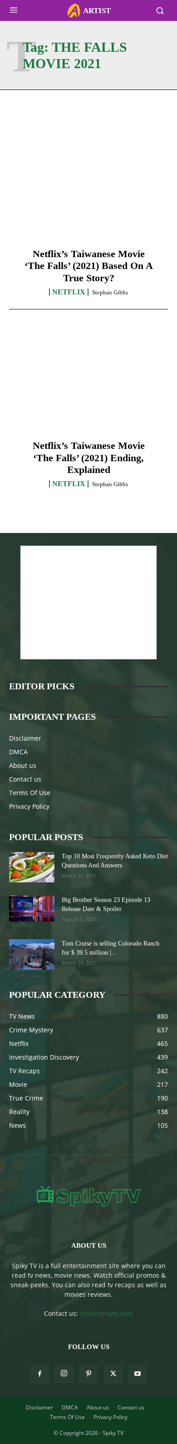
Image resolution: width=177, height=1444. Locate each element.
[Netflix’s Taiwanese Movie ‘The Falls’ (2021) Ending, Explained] (88, 382)
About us (22, 765)
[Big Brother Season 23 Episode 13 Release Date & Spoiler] (31, 908)
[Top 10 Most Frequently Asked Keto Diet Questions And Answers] (31, 867)
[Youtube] (137, 1374)
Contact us (25, 779)
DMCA (18, 751)
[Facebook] (39, 1374)
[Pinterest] (88, 1374)
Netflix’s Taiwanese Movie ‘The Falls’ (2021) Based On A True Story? (89, 266)
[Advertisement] (88, 602)
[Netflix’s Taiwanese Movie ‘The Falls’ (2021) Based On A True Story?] (88, 190)
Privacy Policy (29, 806)
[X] (113, 1374)
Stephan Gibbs (110, 292)
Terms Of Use (29, 792)
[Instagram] (64, 1373)
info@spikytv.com (106, 1313)
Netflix (68, 292)
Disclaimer (25, 738)
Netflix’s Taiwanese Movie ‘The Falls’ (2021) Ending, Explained (89, 457)
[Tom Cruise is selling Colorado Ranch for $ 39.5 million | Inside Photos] (31, 954)
